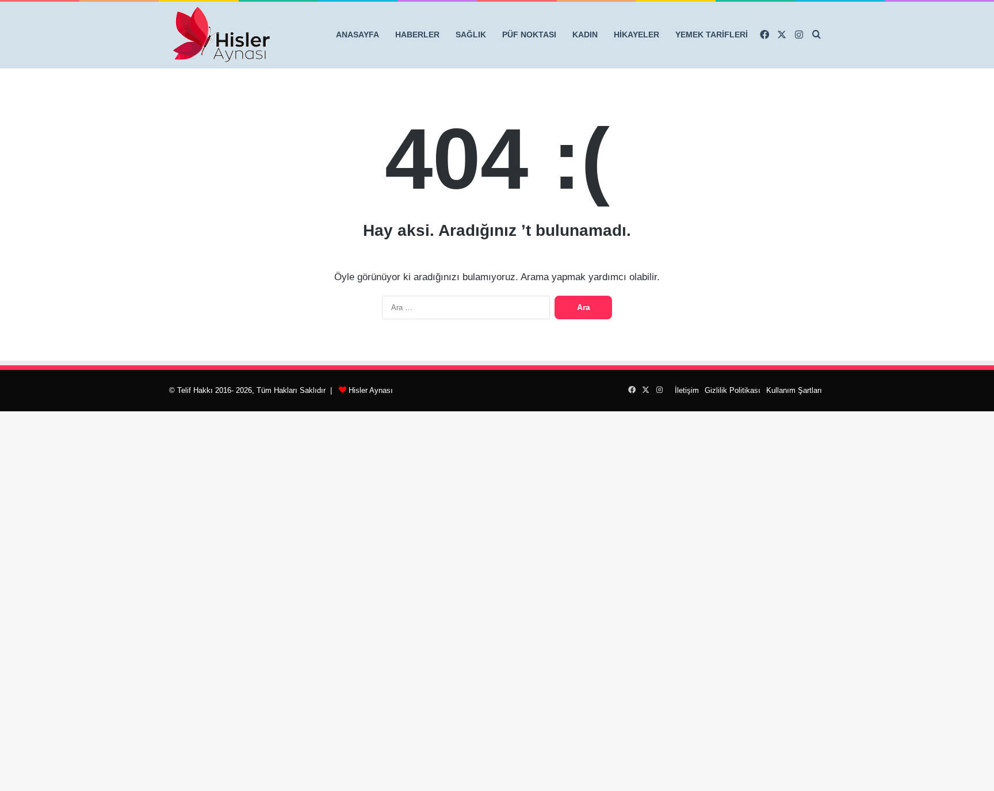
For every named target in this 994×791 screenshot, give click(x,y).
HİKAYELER (636, 34)
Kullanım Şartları (794, 390)
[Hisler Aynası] (221, 35)
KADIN (585, 34)
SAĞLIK (471, 34)
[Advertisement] (497, 583)
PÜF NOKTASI (529, 34)
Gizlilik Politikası (732, 390)
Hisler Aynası (371, 390)
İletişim (687, 390)
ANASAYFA (357, 34)
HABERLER (417, 34)
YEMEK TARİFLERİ (711, 34)
